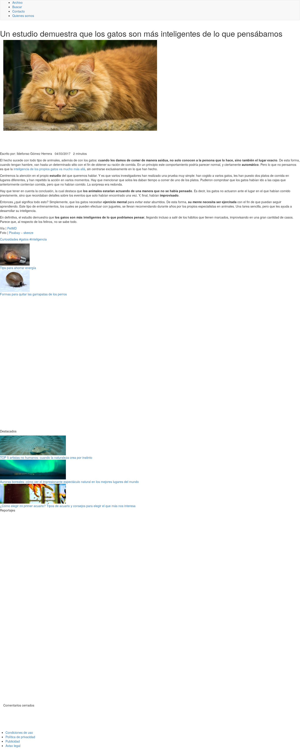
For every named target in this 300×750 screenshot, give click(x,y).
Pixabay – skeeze (21, 232)
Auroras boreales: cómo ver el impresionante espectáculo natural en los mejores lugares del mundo (69, 481)
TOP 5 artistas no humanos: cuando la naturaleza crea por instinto (46, 457)
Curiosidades (9, 239)
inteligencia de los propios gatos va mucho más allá (49, 169)
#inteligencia (38, 239)
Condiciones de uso (19, 732)
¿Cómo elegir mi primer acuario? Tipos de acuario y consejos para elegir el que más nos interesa (68, 506)
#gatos (24, 239)
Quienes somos (23, 15)
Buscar (17, 7)
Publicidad (12, 741)
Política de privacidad (20, 737)
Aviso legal (12, 745)
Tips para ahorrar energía (18, 268)
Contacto (18, 11)
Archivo (17, 2)
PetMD (12, 228)
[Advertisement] (107, 140)
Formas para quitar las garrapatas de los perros (33, 294)
